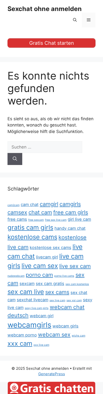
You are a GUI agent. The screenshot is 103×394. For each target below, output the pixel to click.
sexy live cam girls (36, 308)
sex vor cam (74, 300)
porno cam (39, 275)
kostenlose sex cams (50, 247)
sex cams (57, 292)
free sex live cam (55, 220)
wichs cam (78, 335)
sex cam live (26, 292)
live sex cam (75, 266)
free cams (17, 219)
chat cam (40, 212)
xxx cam (20, 343)
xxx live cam (41, 344)
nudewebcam (16, 276)
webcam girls (65, 326)
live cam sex (40, 266)
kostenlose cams (32, 237)
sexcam (27, 283)
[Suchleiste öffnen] (75, 20)
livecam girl (47, 257)
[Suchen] (15, 159)
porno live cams (64, 276)
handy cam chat (70, 228)
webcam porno (22, 335)
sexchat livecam (32, 299)
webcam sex (54, 334)
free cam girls (70, 212)
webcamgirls (29, 324)
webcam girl (42, 315)
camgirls (70, 204)
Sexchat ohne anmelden (45, 8)
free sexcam (36, 220)
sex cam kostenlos (77, 284)
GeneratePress (51, 374)
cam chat (29, 204)
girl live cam (79, 219)
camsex (17, 212)
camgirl (49, 204)
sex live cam (57, 300)
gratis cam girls (30, 227)
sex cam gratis (50, 283)
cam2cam (14, 205)
